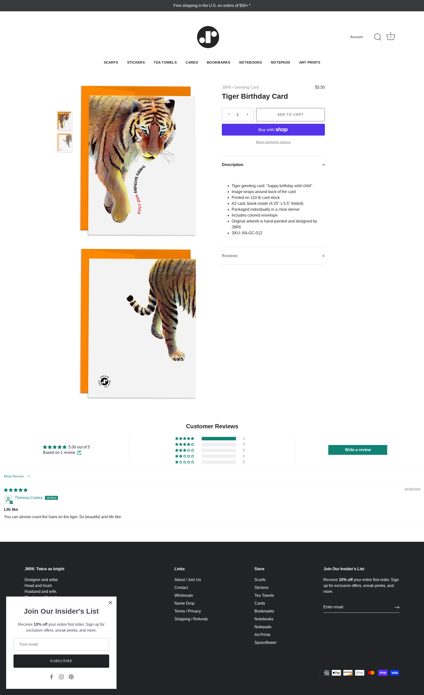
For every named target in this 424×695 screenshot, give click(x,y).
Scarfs (111, 62)
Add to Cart (291, 114)
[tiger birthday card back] (64, 143)
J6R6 (226, 87)
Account (356, 37)
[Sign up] (397, 607)
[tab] (273, 210)
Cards (192, 62)
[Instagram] (61, 676)
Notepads (280, 62)
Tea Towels (165, 62)
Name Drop (184, 603)
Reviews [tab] (230, 256)
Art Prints (309, 62)
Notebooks (250, 62)
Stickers (136, 62)
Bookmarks (218, 62)
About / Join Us (187, 580)
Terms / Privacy (187, 611)
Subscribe (61, 661)
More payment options (273, 142)
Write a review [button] (358, 450)
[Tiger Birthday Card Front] (64, 121)
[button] (185, 438)
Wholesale (183, 595)
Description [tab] (232, 165)
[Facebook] (51, 676)
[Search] (377, 37)
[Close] (110, 602)
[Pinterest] (71, 676)
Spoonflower (265, 642)
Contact (181, 587)
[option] (65, 122)
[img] (15, 490)
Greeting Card (246, 87)
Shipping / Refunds (191, 619)
